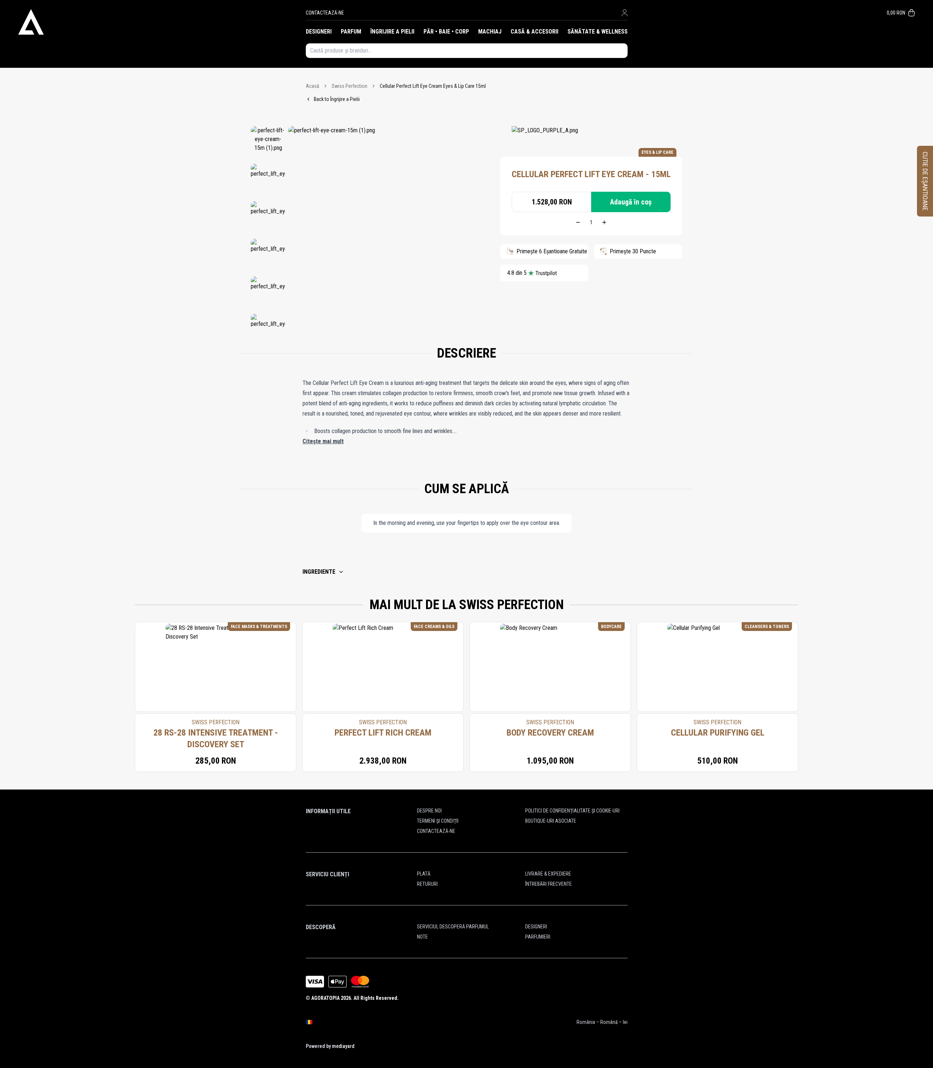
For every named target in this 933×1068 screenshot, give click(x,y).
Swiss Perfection (349, 86)
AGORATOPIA (325, 998)
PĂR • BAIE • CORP (446, 31)
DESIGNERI (319, 31)
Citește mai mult (323, 441)
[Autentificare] (624, 12)
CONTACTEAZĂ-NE (325, 12)
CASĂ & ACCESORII (534, 31)
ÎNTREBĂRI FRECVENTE (548, 884)
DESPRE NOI (429, 811)
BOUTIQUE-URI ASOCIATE (550, 821)
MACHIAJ (489, 31)
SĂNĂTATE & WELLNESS (597, 31)
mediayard (343, 1046)
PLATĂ (423, 874)
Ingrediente (318, 571)
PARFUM (351, 31)
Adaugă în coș (631, 202)
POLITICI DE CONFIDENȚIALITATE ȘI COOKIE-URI (572, 811)
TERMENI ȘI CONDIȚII (437, 821)
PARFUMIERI (537, 937)
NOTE (422, 937)
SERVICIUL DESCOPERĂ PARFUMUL (453, 926)
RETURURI (427, 884)
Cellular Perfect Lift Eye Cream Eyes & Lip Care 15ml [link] (433, 86)
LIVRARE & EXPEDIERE (548, 874)
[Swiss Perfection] (545, 137)
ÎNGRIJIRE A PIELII (392, 31)
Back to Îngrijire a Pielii (337, 99)
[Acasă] (162, 22)
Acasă (312, 86)
